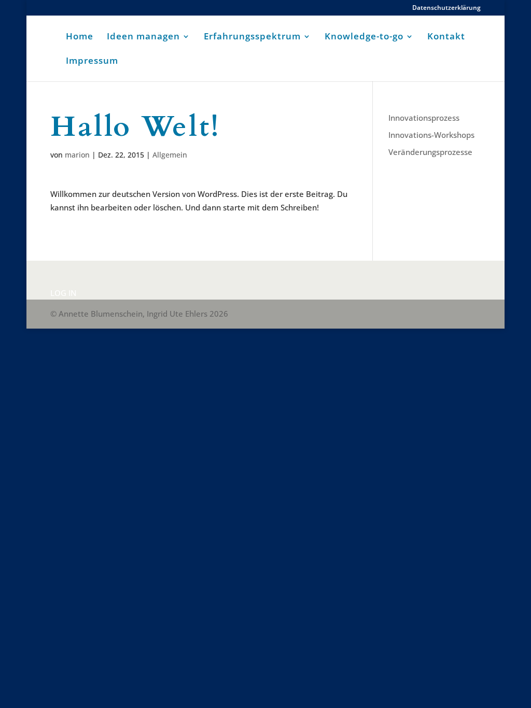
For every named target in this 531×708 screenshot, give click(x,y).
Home (79, 37)
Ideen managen (143, 37)
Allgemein (169, 155)
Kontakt (446, 37)
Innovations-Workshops (431, 135)
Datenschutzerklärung (446, 8)
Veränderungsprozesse (430, 152)
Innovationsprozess (423, 117)
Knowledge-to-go (364, 37)
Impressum (92, 61)
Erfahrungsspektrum (252, 37)
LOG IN (63, 293)
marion (77, 155)
